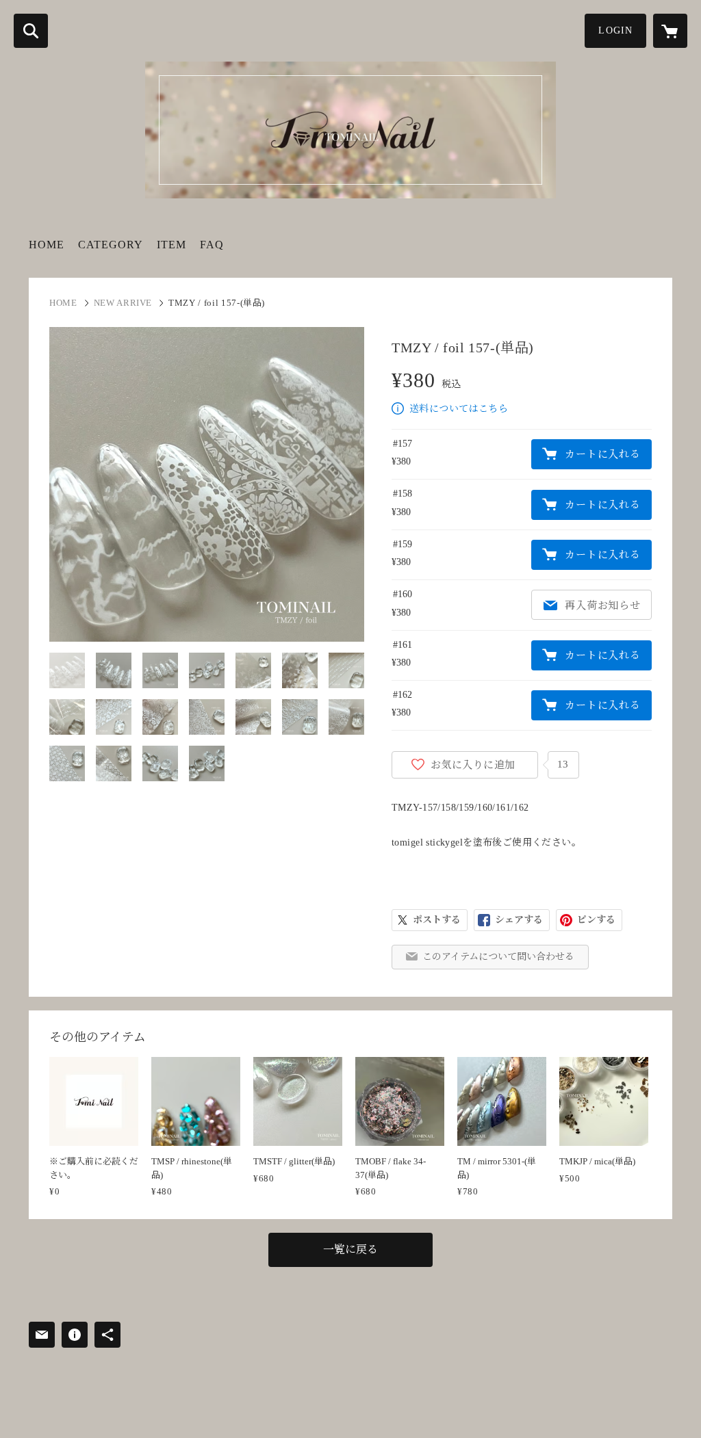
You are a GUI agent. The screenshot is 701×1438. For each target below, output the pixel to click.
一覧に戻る (350, 1249)
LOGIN (615, 30)
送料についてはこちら (458, 409)
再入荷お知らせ (602, 605)
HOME (46, 244)
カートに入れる (602, 454)
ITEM (171, 244)
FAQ (212, 244)
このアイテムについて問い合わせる (498, 957)
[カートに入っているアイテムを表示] (670, 31)
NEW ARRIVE (123, 303)
